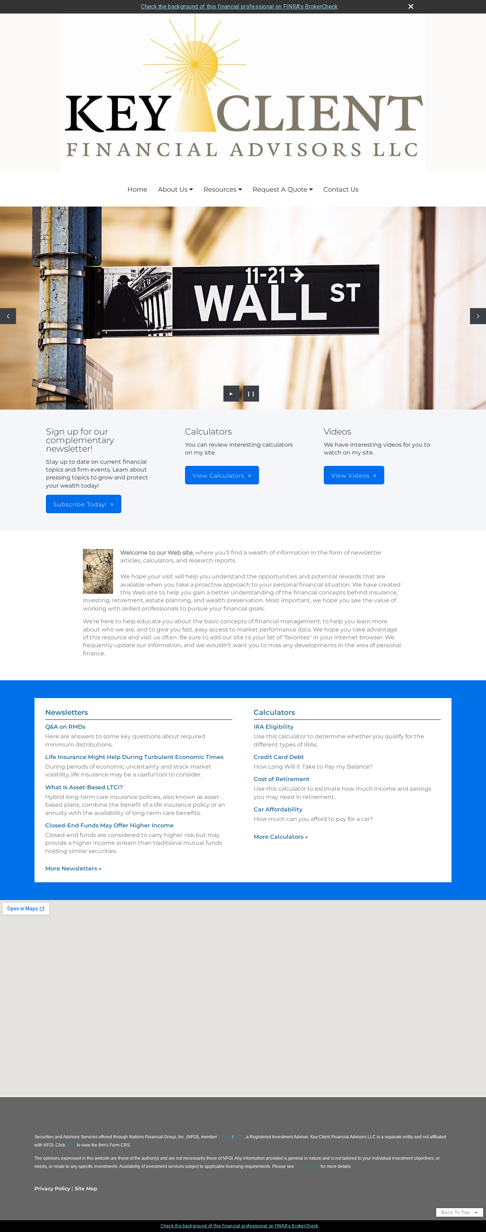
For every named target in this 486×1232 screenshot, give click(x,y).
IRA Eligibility (274, 726)
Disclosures (308, 1166)
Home (137, 189)
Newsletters (66, 712)
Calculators (274, 712)
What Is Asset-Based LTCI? (84, 787)
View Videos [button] (350, 475)
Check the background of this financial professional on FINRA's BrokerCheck (239, 6)
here (71, 1145)
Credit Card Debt (279, 757)
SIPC (238, 1136)
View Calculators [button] (218, 475)
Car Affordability (278, 809)
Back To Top (456, 1212)
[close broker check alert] (411, 6)
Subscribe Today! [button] (80, 504)
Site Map (86, 1188)
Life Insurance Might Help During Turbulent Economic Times (134, 757)
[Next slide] (478, 316)
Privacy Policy (52, 1188)
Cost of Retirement (282, 779)
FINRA (225, 1136)
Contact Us (341, 189)
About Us (172, 189)
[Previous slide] (8, 316)
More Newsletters (73, 868)
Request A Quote (280, 189)
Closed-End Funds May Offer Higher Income (109, 825)
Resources (220, 189)
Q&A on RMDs (65, 726)
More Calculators (281, 836)
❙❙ (251, 393)
